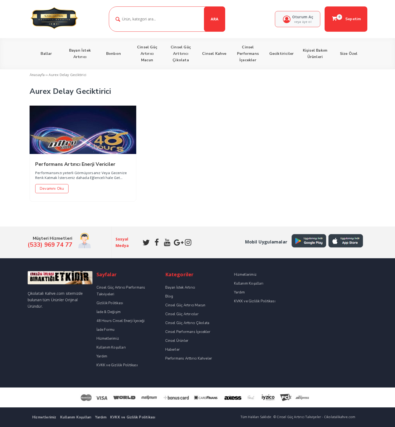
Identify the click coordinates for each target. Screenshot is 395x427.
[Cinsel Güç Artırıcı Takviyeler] (54, 28)
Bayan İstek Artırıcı (180, 287)
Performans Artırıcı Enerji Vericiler (75, 164)
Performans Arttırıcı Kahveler (188, 358)
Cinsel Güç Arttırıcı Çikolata (187, 323)
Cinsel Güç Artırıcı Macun (185, 305)
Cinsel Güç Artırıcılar (182, 314)
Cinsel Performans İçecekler (187, 331)
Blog (169, 296)
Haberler (172, 349)
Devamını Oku (52, 188)
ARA (214, 18)
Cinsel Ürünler (177, 340)
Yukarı (378, 415)
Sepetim (350, 18)
